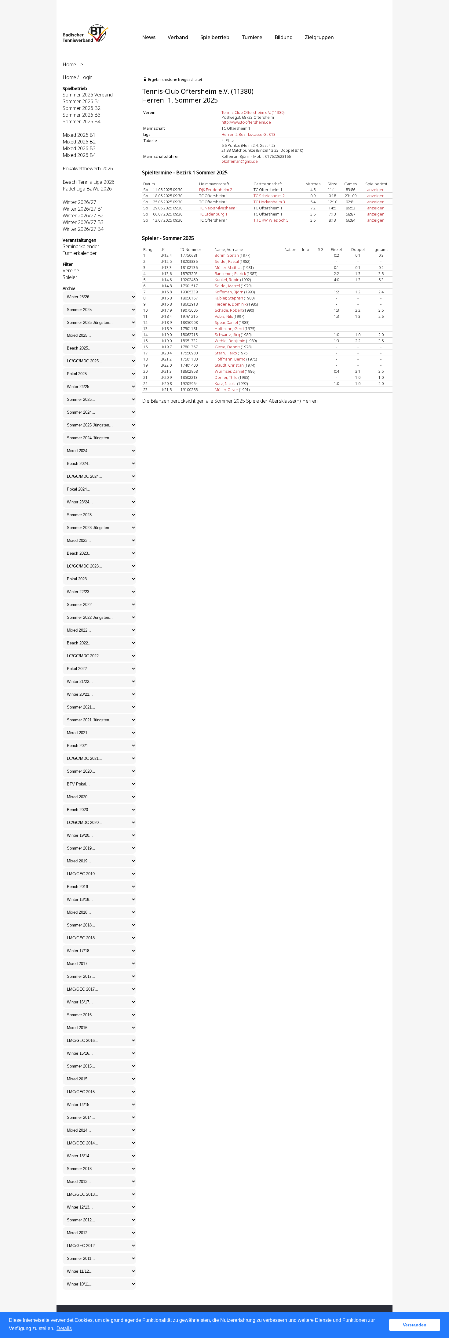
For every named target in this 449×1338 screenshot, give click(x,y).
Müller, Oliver (226, 389)
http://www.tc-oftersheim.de (246, 122)
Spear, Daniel (226, 322)
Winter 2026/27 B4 (83, 229)
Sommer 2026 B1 (81, 101)
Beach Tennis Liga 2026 (89, 182)
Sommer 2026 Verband (88, 94)
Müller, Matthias (228, 267)
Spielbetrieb (214, 37)
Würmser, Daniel (229, 371)
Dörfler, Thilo (226, 377)
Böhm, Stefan (227, 255)
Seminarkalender (81, 246)
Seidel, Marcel (227, 285)
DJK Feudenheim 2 (215, 189)
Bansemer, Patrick (230, 273)
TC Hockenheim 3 (269, 202)
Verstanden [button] (414, 1324)
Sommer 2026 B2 (81, 108)
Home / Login (78, 77)
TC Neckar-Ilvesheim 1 (218, 208)
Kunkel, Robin (227, 279)
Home (69, 64)
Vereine (71, 270)
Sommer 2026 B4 (81, 121)
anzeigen (376, 189)
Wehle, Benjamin (230, 340)
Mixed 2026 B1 (79, 135)
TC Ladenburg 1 (213, 214)
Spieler (70, 277)
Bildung (284, 37)
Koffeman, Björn (229, 292)
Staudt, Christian (229, 365)
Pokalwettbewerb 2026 (88, 168)
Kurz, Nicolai (225, 383)
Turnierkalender (80, 253)
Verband (178, 37)
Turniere (252, 37)
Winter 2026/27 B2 (83, 215)
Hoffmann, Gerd (229, 328)
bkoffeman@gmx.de (239, 161)
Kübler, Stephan (229, 298)
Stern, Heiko (226, 353)
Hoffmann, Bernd (230, 359)
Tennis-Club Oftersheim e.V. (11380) (252, 112)
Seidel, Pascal (227, 261)
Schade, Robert (229, 310)
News (148, 37)
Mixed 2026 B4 (79, 155)
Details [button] (64, 1328)
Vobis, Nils (224, 316)
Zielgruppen (319, 37)
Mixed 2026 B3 (79, 148)
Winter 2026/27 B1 (83, 208)
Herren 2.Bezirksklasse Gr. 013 (248, 134)
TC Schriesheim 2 (269, 195)
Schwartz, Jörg (227, 334)
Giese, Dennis (227, 347)
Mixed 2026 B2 (79, 141)
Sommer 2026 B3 (81, 114)
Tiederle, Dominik (230, 304)
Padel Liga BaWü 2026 (87, 188)
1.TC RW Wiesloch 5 (271, 220)
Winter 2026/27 (79, 202)
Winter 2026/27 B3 (83, 222)
